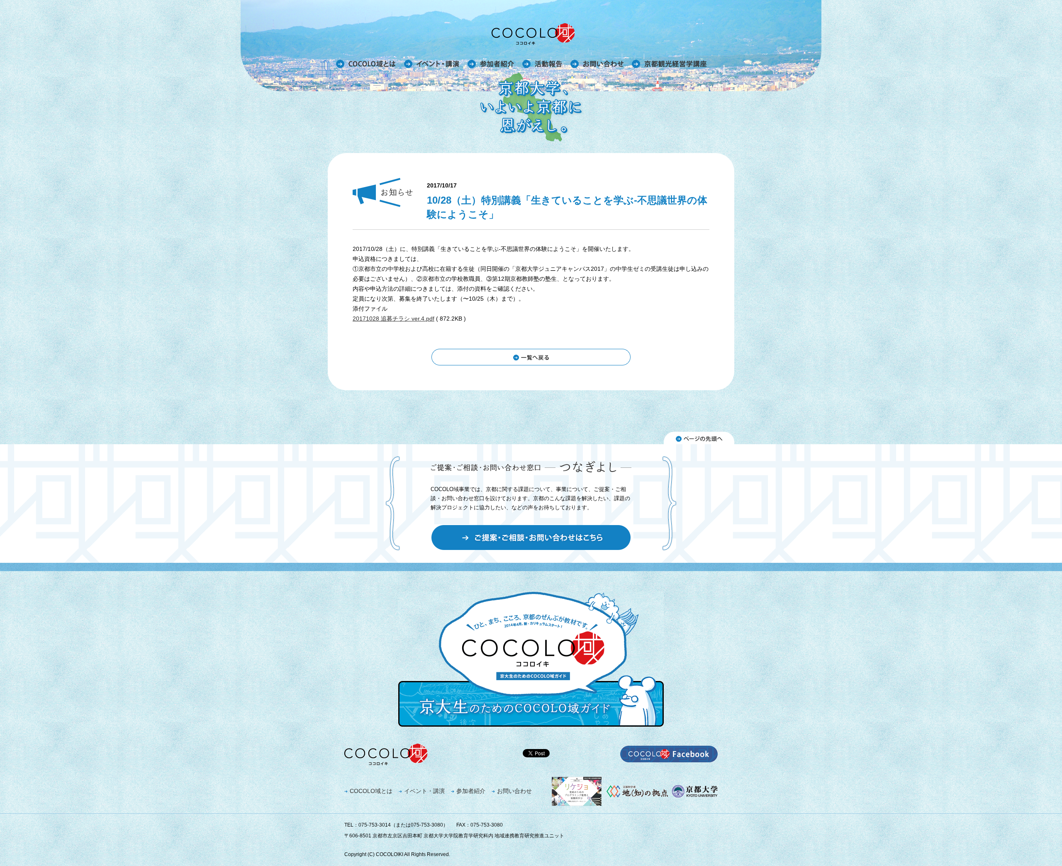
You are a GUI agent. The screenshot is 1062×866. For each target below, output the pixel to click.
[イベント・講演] (431, 64)
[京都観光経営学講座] (669, 64)
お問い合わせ (514, 791)
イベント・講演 (424, 791)
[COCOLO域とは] (366, 64)
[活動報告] (542, 64)
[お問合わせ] (597, 64)
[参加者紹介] (490, 64)
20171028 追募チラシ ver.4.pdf (393, 318)
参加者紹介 (470, 791)
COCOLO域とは (371, 791)
